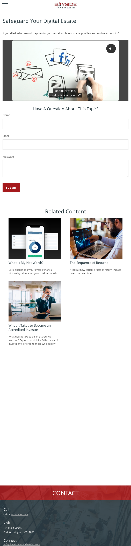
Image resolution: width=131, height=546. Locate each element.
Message (8, 157)
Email (6, 136)
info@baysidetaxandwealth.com (21, 544)
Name (6, 115)
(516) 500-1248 (19, 514)
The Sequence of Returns (89, 262)
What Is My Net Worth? (26, 262)
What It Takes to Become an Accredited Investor (30, 327)
